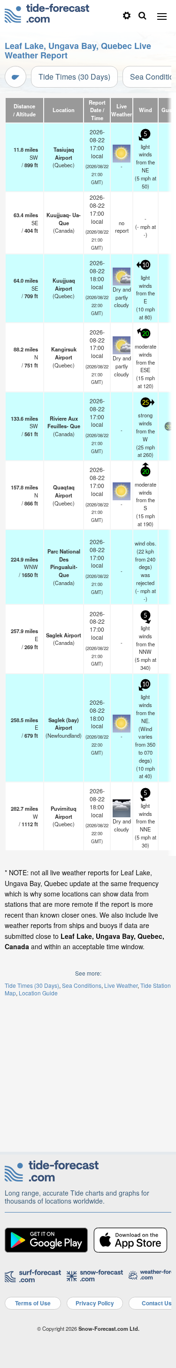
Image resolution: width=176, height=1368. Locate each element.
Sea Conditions (81, 985)
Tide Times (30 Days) (74, 76)
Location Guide (38, 993)
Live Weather (121, 985)
